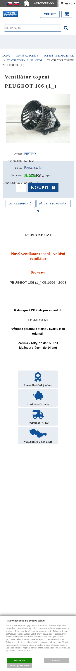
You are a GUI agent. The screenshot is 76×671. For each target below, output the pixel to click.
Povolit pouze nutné (19, 666)
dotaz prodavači (20, 203)
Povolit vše (19, 661)
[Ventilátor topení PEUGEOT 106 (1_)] (38, 118)
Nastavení (56, 661)
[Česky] (9, 3)
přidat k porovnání (53, 203)
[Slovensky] (17, 3)
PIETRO (30, 154)
